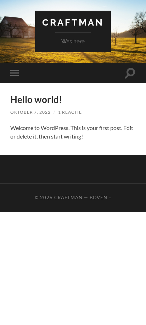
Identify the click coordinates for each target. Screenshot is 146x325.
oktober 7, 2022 (30, 112)
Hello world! (36, 99)
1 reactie (70, 112)
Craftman (73, 22)
